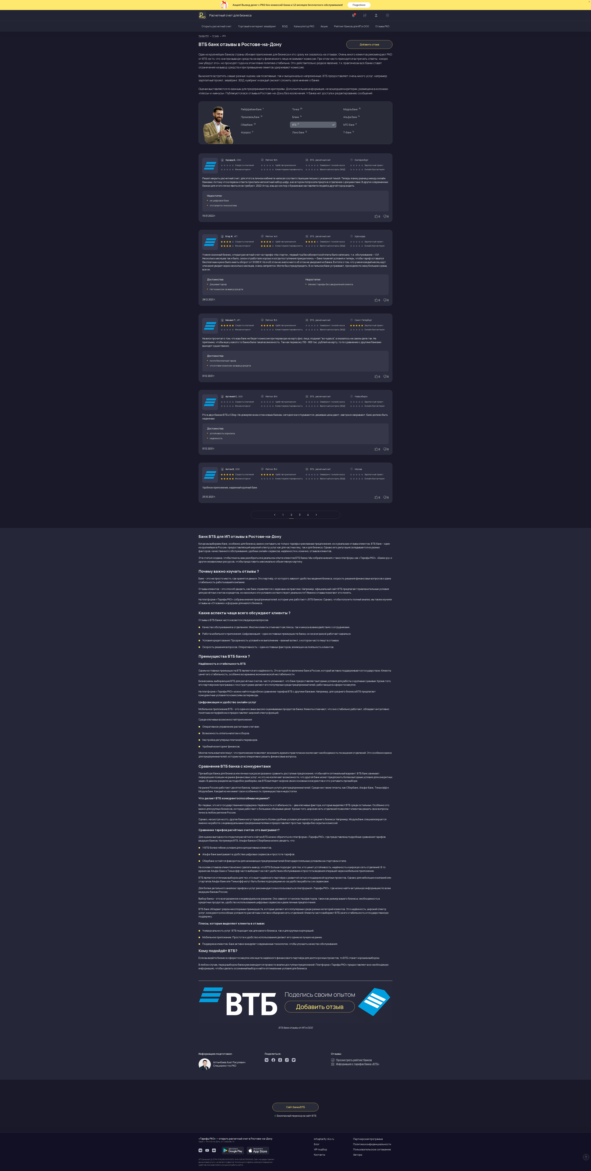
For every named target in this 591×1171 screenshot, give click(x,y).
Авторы (357, 1154)
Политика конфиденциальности (372, 1144)
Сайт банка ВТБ (295, 1107)
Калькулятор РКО (304, 26)
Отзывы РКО (382, 26)
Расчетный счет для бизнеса (230, 15)
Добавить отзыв (369, 44)
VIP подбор (320, 1149)
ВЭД (284, 26)
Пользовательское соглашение (372, 1149)
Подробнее (359, 5)
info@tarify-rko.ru (324, 1139)
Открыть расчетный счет (216, 26)
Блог (317, 1144)
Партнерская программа (368, 1139)
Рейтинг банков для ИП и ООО (351, 26)
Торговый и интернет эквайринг (257, 26)
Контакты (319, 1154)
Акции (324, 26)
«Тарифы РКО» (315, 837)
